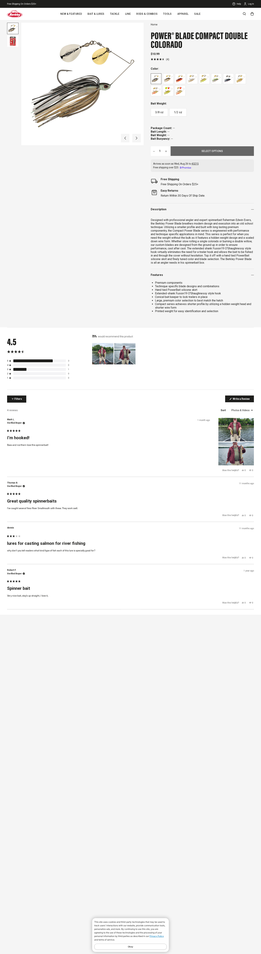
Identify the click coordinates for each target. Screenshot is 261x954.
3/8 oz (159, 112)
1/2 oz (178, 112)
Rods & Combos (146, 13)
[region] (114, 353)
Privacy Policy (156, 936)
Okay (130, 946)
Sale (197, 13)
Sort (223, 410)
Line (128, 13)
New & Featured (71, 13)
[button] (125, 138)
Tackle (114, 13)
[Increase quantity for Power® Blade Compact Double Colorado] (166, 151)
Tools (167, 13)
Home (154, 24)
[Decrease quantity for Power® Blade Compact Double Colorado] (154, 151)
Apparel (183, 13)
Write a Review (243, 399)
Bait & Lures (96, 13)
